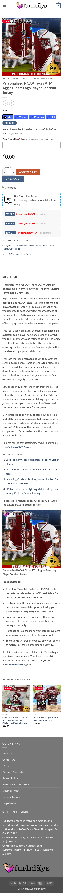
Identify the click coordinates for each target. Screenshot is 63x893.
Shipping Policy (10, 790)
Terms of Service (11, 796)
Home (5, 78)
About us (7, 753)
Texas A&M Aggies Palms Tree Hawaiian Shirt (45, 719)
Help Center (9, 803)
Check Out (13, 178)
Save (7, 21)
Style (5, 110)
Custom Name (20, 245)
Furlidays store (15, 664)
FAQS (5, 765)
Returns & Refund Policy (15, 784)
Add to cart (28, 172)
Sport (16, 78)
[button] (4, 5)
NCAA (26, 78)
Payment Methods (12, 772)
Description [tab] (9, 277)
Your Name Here (11, 138)
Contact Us (8, 759)
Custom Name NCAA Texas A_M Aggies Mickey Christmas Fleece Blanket (16, 720)
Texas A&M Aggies (42, 78)
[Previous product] (11, 102)
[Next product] (5, 102)
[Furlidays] (31, 5)
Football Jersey (35, 245)
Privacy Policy (10, 778)
